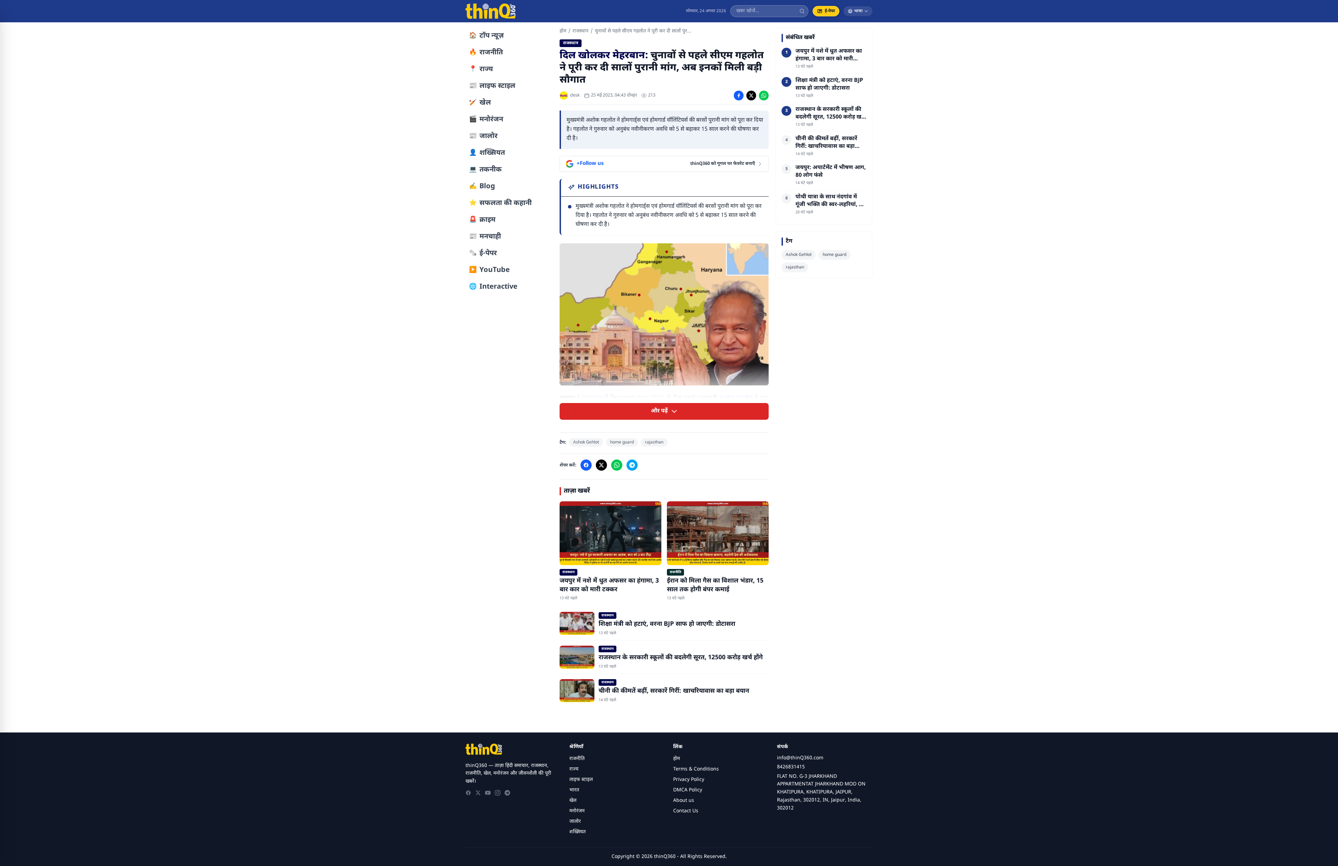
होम (563, 31)
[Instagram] (497, 793)
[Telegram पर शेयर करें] (632, 465)
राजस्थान (580, 31)
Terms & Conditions (696, 769)
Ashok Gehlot (586, 442)
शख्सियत (577, 832)
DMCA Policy (687, 790)
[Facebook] (468, 793)
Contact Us (685, 811)
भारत (574, 790)
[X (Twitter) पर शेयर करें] (751, 95)
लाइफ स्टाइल (581, 779)
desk (575, 95)
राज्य (573, 769)
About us (683, 800)
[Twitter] (478, 793)
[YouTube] (488, 793)
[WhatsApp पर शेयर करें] (764, 95)
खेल (572, 800)
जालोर (575, 821)
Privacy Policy (688, 779)
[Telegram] (507, 793)
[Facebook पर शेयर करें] (739, 95)
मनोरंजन (577, 811)
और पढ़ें (659, 411)
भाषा (858, 11)
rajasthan (654, 442)
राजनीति (577, 758)
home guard (622, 442)
